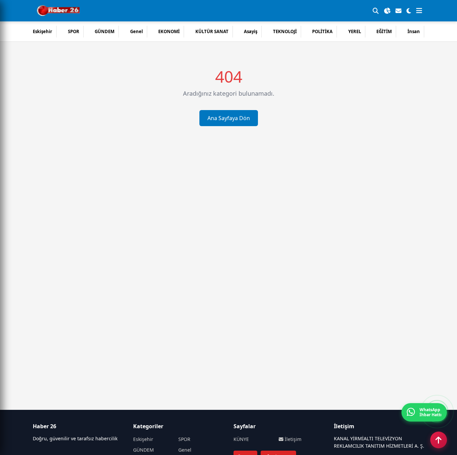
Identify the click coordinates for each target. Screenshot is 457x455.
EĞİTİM (384, 31)
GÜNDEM (104, 31)
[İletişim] (398, 10)
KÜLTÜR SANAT (212, 31)
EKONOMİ (169, 31)
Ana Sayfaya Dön (228, 118)
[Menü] (419, 11)
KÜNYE (241, 439)
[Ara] (376, 10)
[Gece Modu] (408, 10)
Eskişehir (42, 31)
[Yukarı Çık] (438, 440)
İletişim (292, 439)
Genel (136, 31)
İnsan (413, 31)
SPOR (73, 31)
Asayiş (250, 31)
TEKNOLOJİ (285, 31)
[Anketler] (387, 10)
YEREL (354, 31)
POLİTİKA (322, 31)
